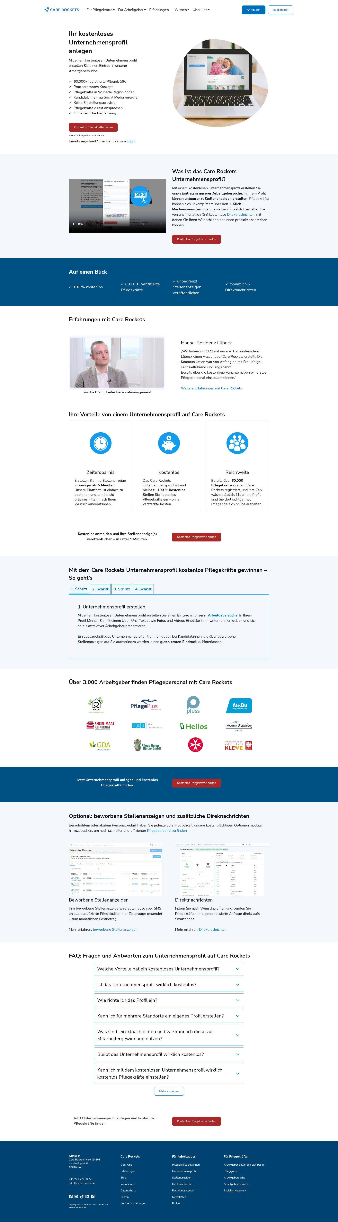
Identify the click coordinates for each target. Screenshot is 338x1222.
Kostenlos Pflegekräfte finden (93, 127)
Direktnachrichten (213, 929)
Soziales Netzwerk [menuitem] (235, 1190)
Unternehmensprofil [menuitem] (184, 1171)
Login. (131, 141)
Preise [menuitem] (176, 1203)
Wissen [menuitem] (181, 9)
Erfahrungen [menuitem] (159, 9)
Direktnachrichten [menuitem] (182, 1184)
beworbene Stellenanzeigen (115, 929)
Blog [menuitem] (123, 1177)
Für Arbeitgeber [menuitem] (130, 9)
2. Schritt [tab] (100, 589)
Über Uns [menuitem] (126, 1164)
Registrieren (281, 10)
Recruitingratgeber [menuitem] (183, 1190)
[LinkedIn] (87, 1196)
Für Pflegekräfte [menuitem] (99, 9)
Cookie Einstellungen (133, 1203)
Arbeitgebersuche (222, 615)
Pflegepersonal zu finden (167, 830)
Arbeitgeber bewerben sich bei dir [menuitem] (244, 1164)
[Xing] (92, 1196)
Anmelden (254, 10)
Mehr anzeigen (169, 1091)
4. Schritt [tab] (143, 589)
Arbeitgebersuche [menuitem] (234, 1177)
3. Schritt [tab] (122, 589)
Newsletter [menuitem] (179, 1197)
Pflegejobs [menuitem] (230, 1171)
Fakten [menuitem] (124, 1197)
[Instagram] (76, 1196)
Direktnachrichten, (241, 214)
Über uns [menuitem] (200, 9)
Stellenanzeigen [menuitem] (181, 1177)
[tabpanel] (169, 627)
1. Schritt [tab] (79, 589)
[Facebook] (71, 1196)
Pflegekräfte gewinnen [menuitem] (186, 1164)
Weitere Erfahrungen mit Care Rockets (211, 388)
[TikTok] (81, 1196)
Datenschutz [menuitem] (128, 1190)
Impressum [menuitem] (127, 1184)
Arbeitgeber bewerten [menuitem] (237, 1184)
